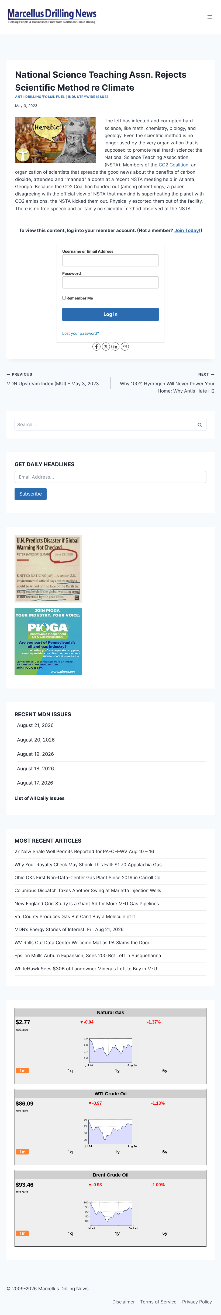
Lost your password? (80, 333)
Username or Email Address (87, 251)
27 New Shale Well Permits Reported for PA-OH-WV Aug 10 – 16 (84, 851)
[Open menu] (210, 17)
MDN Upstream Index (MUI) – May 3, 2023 (52, 379)
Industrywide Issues (88, 97)
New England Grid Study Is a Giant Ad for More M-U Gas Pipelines (87, 903)
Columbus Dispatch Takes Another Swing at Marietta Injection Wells (88, 890)
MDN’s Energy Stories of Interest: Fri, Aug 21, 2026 (69, 929)
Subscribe (30, 494)
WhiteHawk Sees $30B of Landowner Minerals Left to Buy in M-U (86, 968)
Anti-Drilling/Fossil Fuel (40, 97)
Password (71, 273)
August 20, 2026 (36, 740)
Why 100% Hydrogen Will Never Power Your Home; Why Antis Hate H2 (167, 383)
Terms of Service (158, 1302)
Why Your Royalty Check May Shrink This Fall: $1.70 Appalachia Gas (88, 864)
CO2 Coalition (173, 165)
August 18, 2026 (35, 768)
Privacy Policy (197, 1302)
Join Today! (187, 230)
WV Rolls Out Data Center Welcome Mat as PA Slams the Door (82, 942)
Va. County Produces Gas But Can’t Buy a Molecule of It (75, 916)
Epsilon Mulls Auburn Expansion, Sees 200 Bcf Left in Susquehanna (88, 955)
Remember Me (79, 298)
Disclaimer (123, 1302)
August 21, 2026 (35, 725)
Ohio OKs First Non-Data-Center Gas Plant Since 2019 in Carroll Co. (88, 877)
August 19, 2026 (35, 754)
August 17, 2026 (35, 783)
